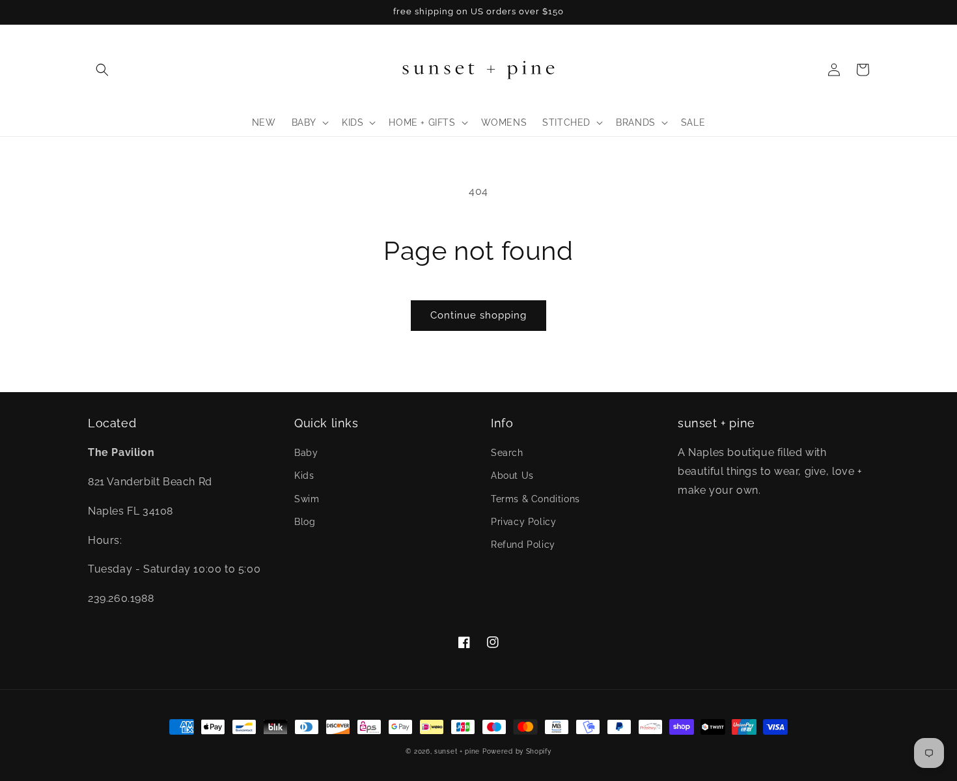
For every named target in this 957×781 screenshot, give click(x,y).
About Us (512, 475)
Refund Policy (523, 544)
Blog (304, 522)
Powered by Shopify (516, 751)
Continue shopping (478, 315)
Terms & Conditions (535, 499)
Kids (304, 475)
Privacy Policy (523, 522)
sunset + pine (457, 751)
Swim (306, 499)
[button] (102, 69)
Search (507, 452)
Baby (306, 452)
